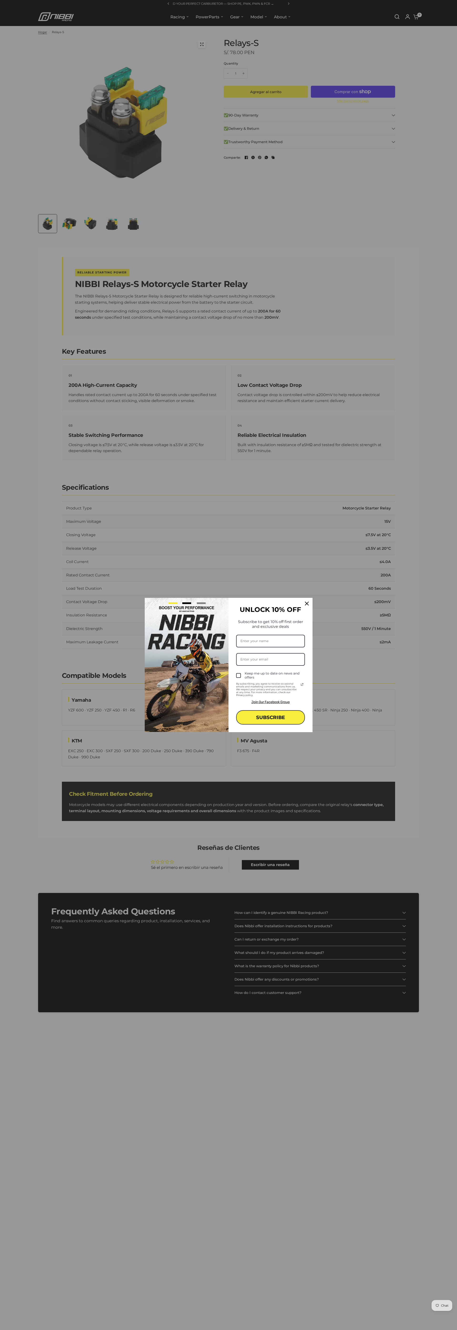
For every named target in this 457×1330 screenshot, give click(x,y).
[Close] (307, 603)
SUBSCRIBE (270, 717)
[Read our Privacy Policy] (302, 684)
